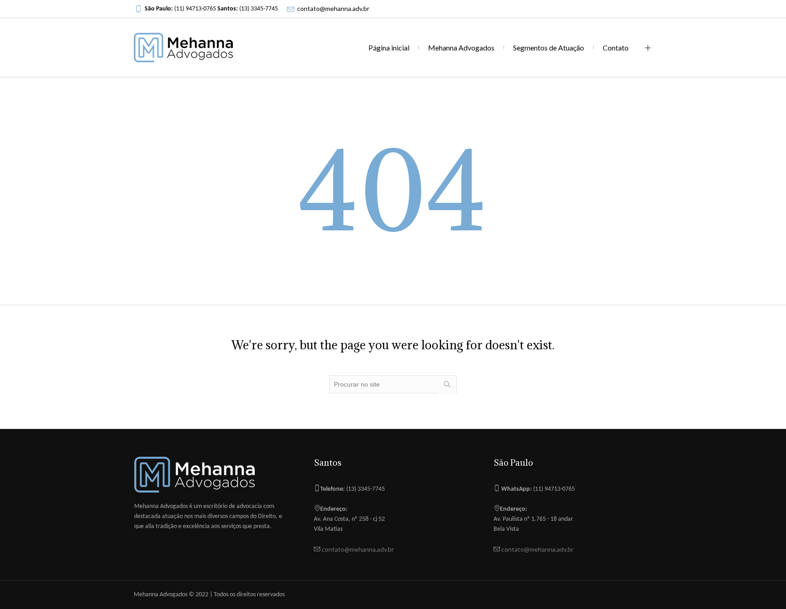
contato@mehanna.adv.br (333, 8)
